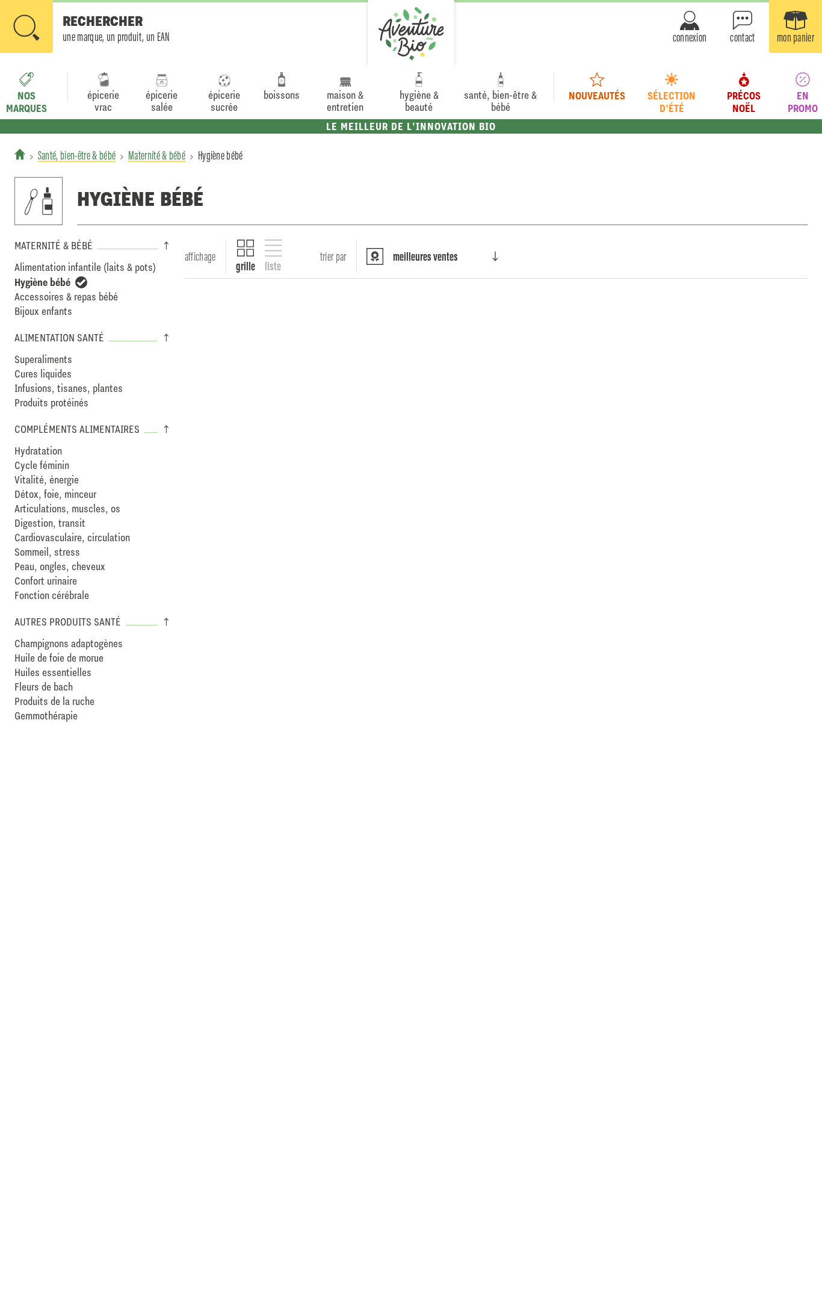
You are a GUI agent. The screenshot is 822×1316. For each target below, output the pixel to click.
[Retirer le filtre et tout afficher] (81, 282)
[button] (85, 27)
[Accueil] (19, 154)
